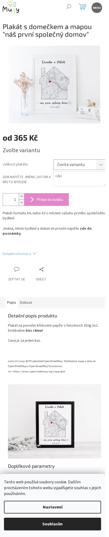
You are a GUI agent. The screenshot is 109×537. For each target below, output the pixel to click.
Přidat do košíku (50, 199)
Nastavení (52, 507)
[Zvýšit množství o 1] (21, 196)
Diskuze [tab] (26, 302)
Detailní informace (17, 254)
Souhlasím (52, 524)
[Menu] (96, 7)
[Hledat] (69, 7)
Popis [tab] (11, 302)
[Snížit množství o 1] (21, 203)
